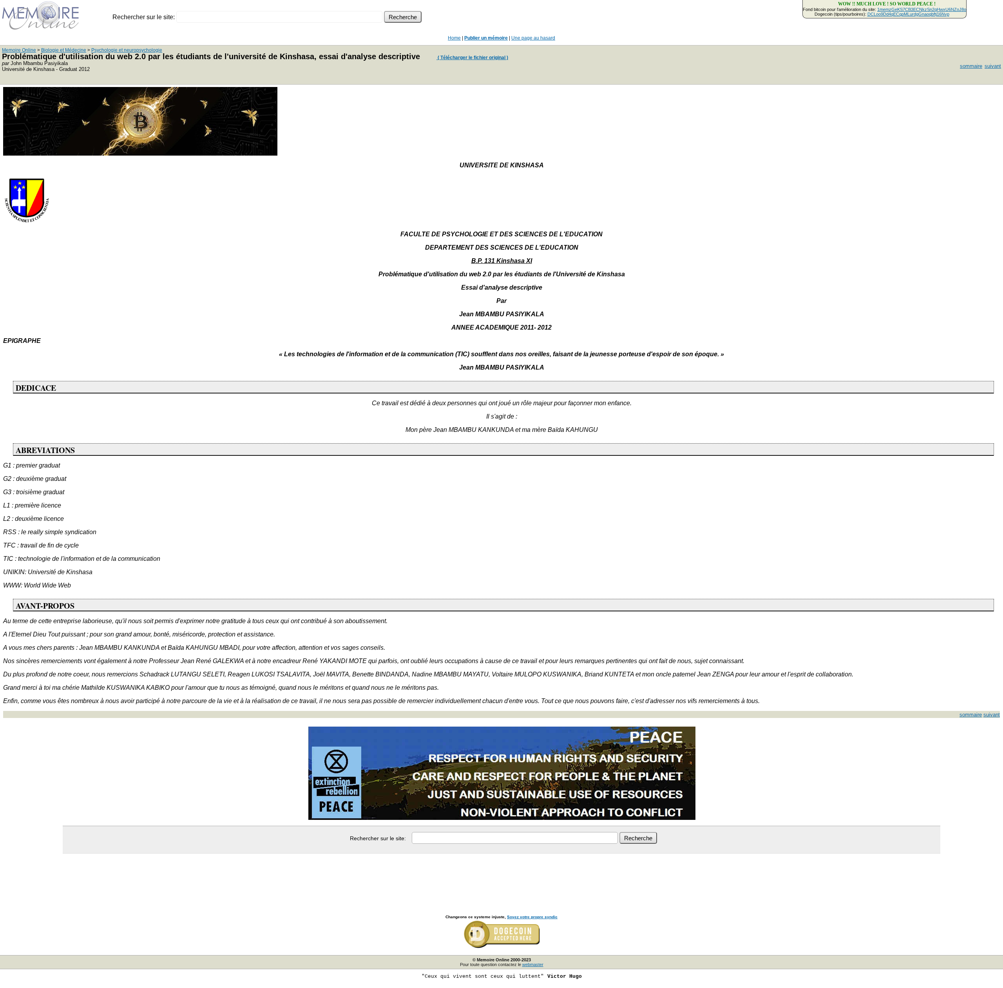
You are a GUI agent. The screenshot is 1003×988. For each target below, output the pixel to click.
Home (454, 38)
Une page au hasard (533, 38)
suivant (993, 66)
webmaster (532, 964)
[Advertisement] (501, 875)
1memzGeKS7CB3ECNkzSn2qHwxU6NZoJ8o (921, 9)
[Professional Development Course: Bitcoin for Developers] (140, 153)
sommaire (971, 66)
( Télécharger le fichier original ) (472, 57)
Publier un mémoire (486, 38)
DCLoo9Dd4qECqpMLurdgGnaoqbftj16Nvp (908, 14)
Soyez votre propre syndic (532, 917)
